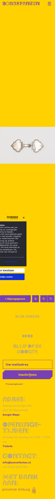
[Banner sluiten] (24, 218)
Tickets (7, 446)
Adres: (14, 399)
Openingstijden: (22, 427)
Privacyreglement (14, 384)
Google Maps (11, 414)
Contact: (20, 456)
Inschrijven (27, 374)
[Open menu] (50, 3)
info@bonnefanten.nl (17, 462)
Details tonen (12, 262)
